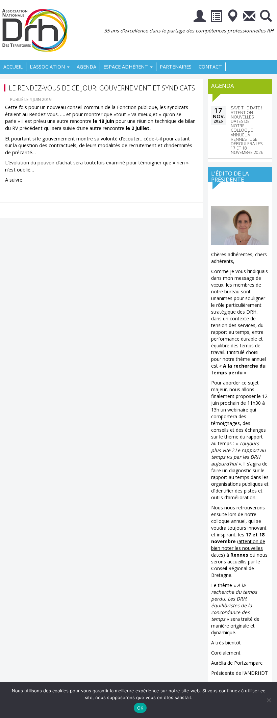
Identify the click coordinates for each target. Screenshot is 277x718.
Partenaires (176, 66)
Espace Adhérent (126, 66)
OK (140, 708)
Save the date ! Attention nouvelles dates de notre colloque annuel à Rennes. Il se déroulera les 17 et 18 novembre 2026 (247, 130)
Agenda (86, 66)
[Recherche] (266, 17)
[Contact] (249, 17)
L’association (48, 66)
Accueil (13, 66)
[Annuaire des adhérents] (216, 17)
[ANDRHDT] (37, 30)
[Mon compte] (200, 17)
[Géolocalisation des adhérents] (233, 17)
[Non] (268, 700)
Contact (210, 66)
